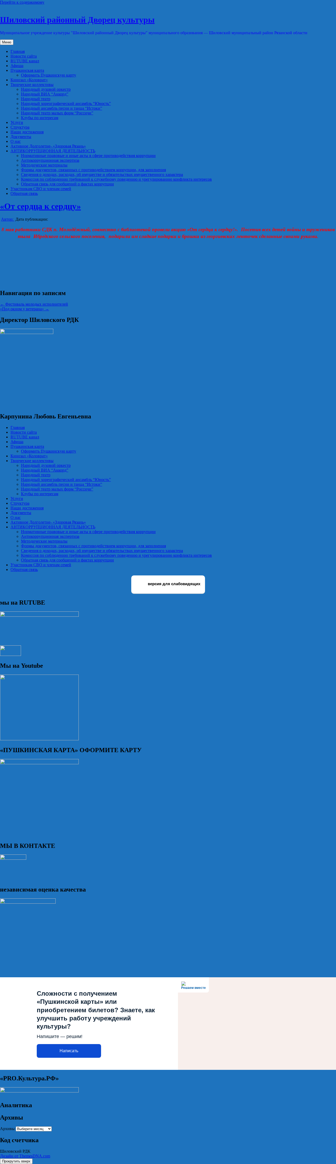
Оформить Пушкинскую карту (48, 75)
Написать (69, 1051)
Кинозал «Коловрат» (29, 80)
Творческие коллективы (32, 84)
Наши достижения (27, 132)
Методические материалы (44, 165)
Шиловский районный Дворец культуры (77, 19)
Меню (6, 42)
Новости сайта (23, 56)
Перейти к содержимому (22, 2)
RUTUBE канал (24, 61)
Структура (19, 127)
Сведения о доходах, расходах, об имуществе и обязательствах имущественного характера (102, 174)
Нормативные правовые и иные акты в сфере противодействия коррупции (88, 155)
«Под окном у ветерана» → (24, 309)
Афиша (16, 65)
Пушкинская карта (27, 70)
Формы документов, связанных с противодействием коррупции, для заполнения (93, 170)
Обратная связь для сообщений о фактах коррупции (67, 184)
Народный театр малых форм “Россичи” (57, 113)
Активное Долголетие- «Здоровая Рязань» (48, 146)
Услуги (16, 122)
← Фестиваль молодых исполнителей (34, 304)
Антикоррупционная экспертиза (50, 160)
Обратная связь (24, 193)
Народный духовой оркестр (46, 89)
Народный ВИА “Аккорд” (44, 94)
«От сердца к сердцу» (40, 206)
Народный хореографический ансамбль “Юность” (66, 103)
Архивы (7, 1128)
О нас (15, 141)
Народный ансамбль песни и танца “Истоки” (61, 108)
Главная (17, 51)
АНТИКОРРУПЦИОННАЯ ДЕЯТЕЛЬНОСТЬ (52, 151)
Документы (20, 136)
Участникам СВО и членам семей (40, 188)
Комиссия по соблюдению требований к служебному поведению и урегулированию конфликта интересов (116, 179)
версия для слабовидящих (173, 584)
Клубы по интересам (39, 117)
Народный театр (35, 99)
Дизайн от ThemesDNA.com (25, 1156)
